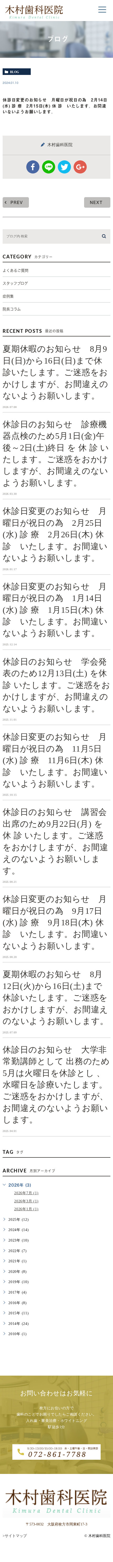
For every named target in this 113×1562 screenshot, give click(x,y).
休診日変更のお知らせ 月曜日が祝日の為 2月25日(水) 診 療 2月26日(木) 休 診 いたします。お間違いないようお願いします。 (55, 534)
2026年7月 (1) (26, 1193)
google (80, 166)
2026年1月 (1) (26, 1209)
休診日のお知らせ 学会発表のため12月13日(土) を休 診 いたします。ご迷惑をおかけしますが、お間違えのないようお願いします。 (56, 685)
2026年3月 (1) (26, 1201)
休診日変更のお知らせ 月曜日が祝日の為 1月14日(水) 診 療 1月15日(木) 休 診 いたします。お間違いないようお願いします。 (55, 609)
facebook (32, 166)
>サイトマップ (15, 1536)
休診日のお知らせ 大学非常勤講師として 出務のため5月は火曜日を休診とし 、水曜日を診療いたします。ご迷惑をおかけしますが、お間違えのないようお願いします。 (56, 1085)
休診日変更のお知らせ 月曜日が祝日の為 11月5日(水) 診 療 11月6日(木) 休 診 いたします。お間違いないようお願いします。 (55, 760)
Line (48, 166)
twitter (64, 166)
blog (14, 71)
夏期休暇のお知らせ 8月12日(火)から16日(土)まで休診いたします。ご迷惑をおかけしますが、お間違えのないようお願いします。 (56, 997)
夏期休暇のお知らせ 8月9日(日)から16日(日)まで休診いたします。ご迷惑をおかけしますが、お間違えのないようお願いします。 (55, 372)
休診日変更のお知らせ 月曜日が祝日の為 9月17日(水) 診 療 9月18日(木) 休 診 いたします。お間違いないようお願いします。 (55, 922)
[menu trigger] (102, 10)
